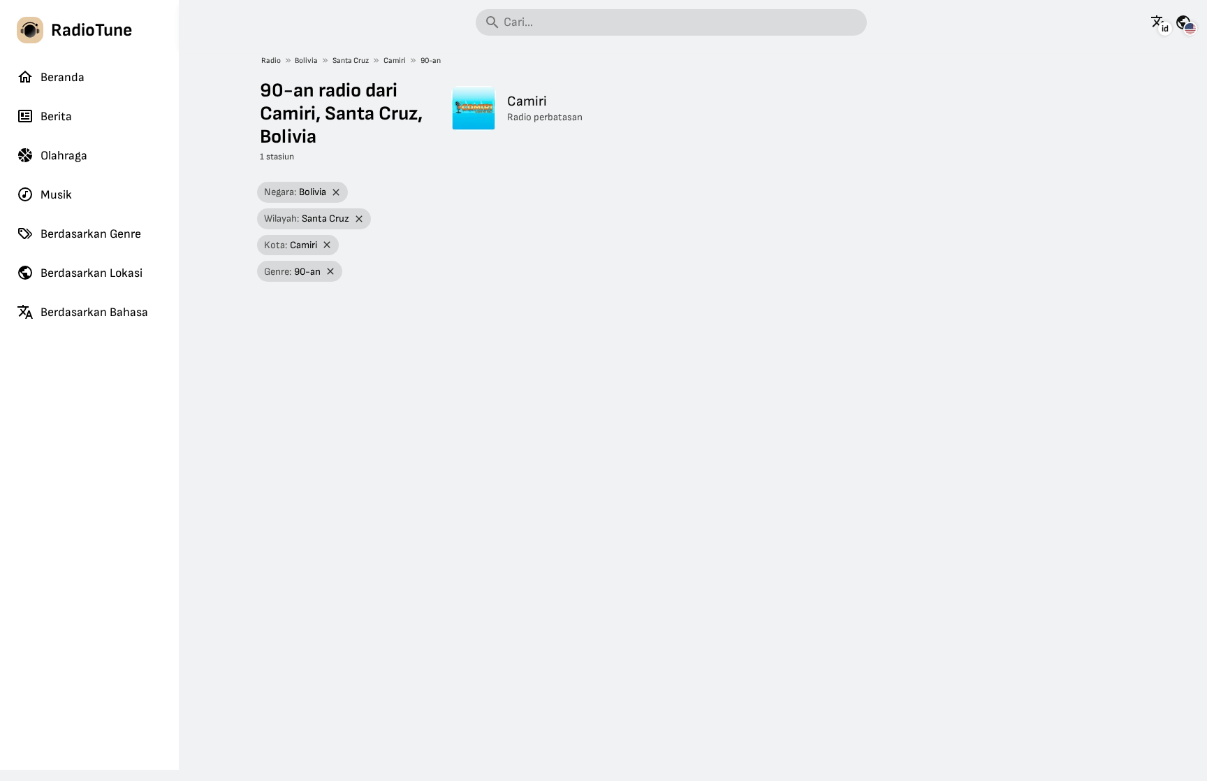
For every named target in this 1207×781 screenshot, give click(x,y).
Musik (56, 194)
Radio (271, 60)
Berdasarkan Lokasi (91, 273)
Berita (56, 116)
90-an (430, 60)
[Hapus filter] (336, 193)
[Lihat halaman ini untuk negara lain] (1183, 22)
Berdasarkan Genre (91, 234)
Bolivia (306, 60)
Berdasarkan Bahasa (94, 312)
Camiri (394, 60)
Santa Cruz (350, 60)
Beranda (63, 77)
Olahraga (64, 155)
